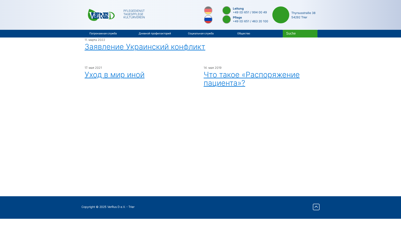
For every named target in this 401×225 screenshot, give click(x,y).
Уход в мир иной (115, 74)
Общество (243, 33)
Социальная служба (201, 33)
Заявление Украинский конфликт (145, 46)
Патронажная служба (103, 33)
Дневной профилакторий (155, 33)
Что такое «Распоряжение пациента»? (252, 79)
